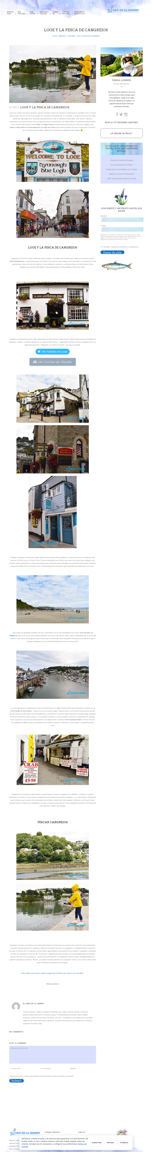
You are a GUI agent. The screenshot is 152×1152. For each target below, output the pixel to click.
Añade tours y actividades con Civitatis (121, 169)
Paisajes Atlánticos (52, 1132)
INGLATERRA (62, 36)
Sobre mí (81, 1132)
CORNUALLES (71, 36)
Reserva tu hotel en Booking (121, 160)
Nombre (103, 216)
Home (55, 36)
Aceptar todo (97, 1142)
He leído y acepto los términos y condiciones (120, 247)
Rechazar (110, 1142)
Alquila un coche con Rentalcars (121, 174)
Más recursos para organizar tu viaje (121, 178)
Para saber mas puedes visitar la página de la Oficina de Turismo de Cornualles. (52, 973)
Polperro (13, 635)
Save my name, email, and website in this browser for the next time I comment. (42, 1076)
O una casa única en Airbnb (121, 165)
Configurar (124, 1142)
